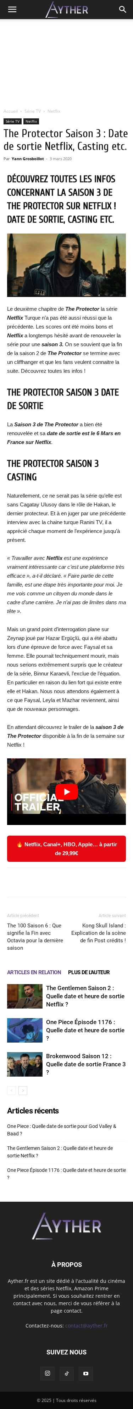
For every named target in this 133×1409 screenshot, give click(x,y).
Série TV (32, 111)
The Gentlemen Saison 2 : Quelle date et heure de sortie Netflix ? (85, 996)
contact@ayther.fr (86, 1325)
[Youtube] (86, 1374)
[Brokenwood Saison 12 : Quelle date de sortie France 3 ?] (25, 1064)
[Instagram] (47, 1373)
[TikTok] (67, 1374)
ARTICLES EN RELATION (34, 972)
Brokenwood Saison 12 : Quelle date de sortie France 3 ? (86, 1064)
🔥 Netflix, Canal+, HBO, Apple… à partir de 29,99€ (66, 848)
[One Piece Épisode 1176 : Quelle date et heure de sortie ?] (25, 1030)
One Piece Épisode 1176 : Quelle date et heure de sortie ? (85, 1030)
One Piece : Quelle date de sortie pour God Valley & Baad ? (61, 1129)
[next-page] (22, 1090)
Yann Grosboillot (28, 158)
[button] (12, 9)
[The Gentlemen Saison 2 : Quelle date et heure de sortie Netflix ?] (25, 996)
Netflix (54, 111)
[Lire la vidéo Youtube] (66, 791)
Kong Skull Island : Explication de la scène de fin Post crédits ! (98, 933)
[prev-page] (11, 1090)
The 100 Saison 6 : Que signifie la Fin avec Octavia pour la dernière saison (35, 936)
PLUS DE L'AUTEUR (89, 972)
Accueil (11, 111)
